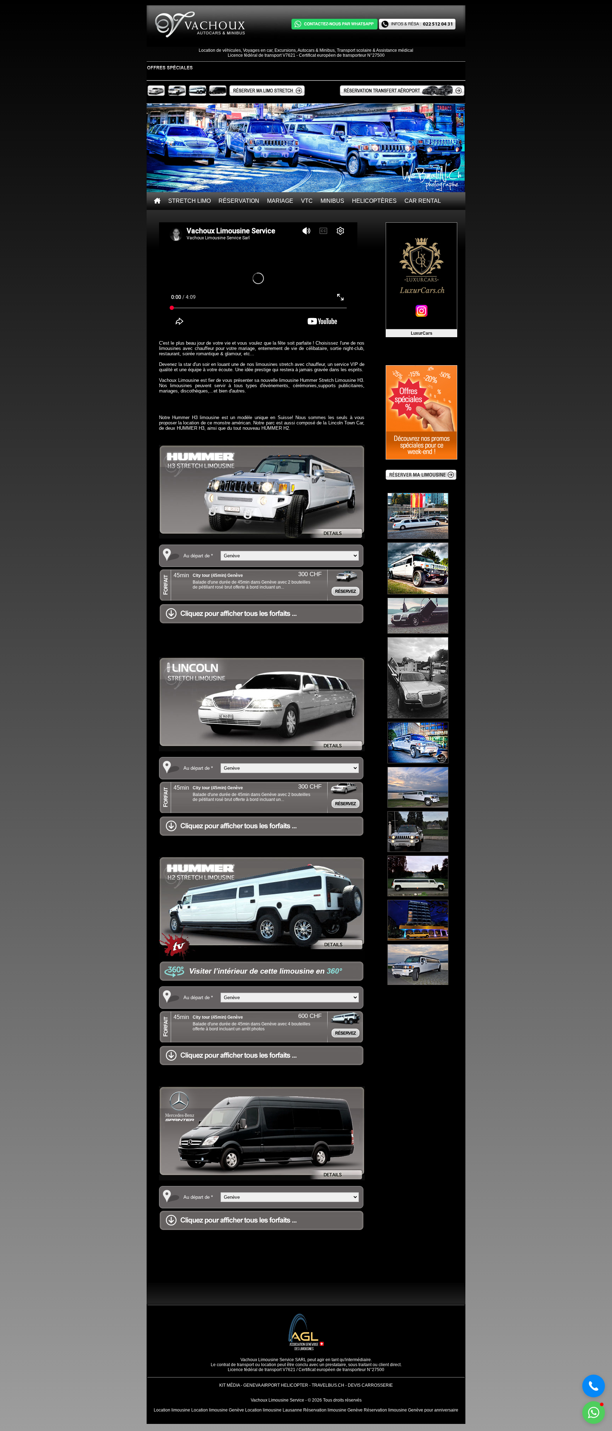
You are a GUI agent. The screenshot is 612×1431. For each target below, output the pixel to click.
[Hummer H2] (262, 959)
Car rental (422, 201)
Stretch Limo (189, 201)
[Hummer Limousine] (262, 537)
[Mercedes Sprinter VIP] (262, 1179)
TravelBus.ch (328, 1385)
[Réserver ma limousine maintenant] (267, 95)
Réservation (239, 201)
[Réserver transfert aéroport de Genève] (402, 90)
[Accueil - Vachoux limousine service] (157, 201)
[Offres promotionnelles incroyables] (425, 412)
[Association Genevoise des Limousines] (306, 1355)
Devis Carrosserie (370, 1385)
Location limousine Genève (217, 1410)
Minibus (332, 201)
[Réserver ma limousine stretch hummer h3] (176, 95)
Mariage (280, 201)
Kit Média (229, 1385)
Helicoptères (374, 201)
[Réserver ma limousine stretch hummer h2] (197, 95)
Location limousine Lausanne (273, 1410)
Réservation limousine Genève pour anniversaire (411, 1410)
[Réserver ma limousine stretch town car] (156, 95)
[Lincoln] (262, 750)
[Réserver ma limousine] (421, 478)
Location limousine (172, 1410)
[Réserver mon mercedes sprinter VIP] (217, 95)
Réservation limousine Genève (333, 1410)
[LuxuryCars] (421, 275)
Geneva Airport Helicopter (275, 1385)
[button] (593, 1412)
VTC (307, 201)
